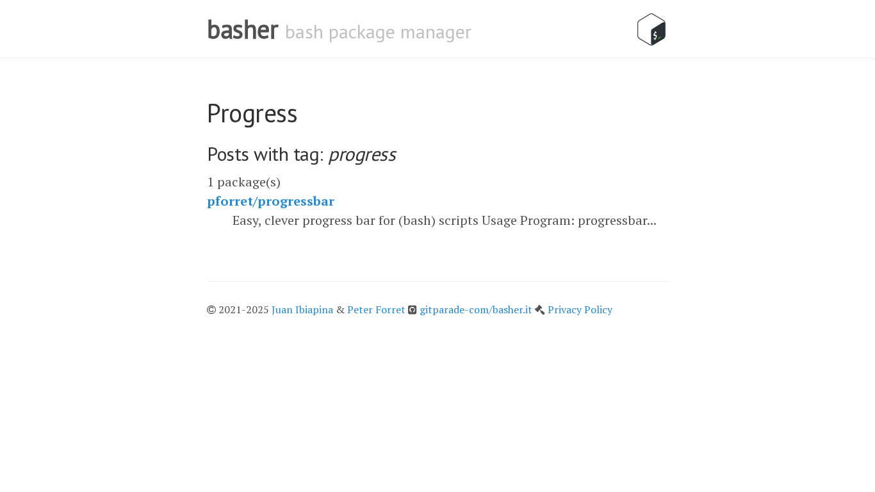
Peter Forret (376, 309)
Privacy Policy (580, 309)
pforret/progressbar (270, 200)
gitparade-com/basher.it (477, 309)
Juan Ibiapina (302, 309)
